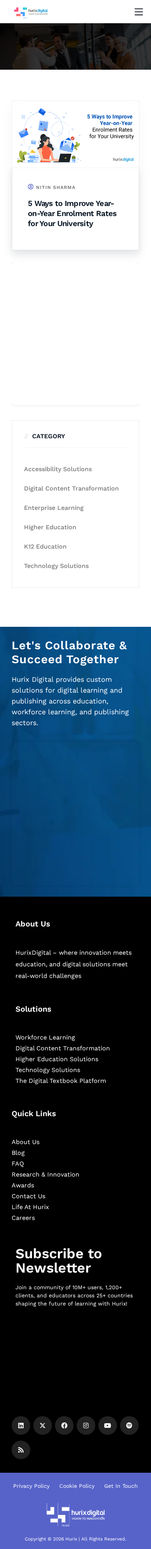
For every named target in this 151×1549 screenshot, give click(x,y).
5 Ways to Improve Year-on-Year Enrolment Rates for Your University (72, 213)
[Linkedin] (21, 1425)
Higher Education (50, 527)
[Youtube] (107, 1425)
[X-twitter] (42, 1425)
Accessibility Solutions (58, 469)
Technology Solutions (56, 566)
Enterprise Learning (54, 507)
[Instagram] (86, 1425)
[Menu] (139, 12)
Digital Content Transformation (71, 488)
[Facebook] (64, 1425)
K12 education (45, 546)
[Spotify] (129, 1425)
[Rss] (21, 1450)
